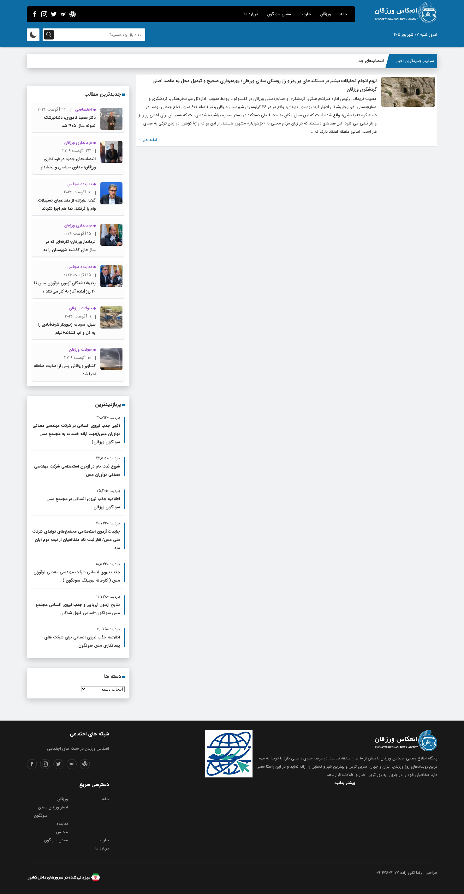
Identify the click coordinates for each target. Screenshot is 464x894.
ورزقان (325, 14)
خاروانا (305, 14)
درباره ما (251, 14)
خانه (343, 14)
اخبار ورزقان (58, 807)
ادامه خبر (149, 140)
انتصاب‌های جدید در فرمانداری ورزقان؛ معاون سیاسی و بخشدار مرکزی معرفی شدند (68, 167)
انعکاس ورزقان (393, 758)
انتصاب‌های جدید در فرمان (361, 60)
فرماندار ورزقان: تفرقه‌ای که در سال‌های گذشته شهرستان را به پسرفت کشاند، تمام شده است (69, 250)
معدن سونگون (279, 14)
